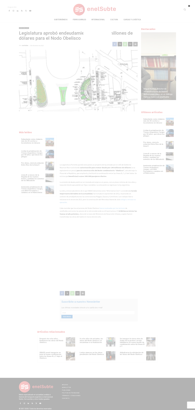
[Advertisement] (97, 34)
